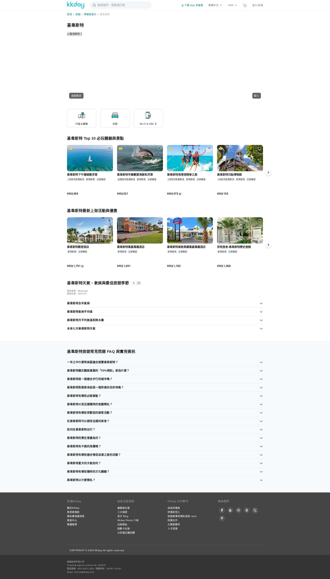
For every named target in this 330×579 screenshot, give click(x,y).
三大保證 (122, 512)
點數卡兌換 (123, 528)
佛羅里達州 (90, 14)
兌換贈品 (122, 524)
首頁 (69, 14)
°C (134, 283)
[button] (76, 96)
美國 (77, 14)
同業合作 (173, 520)
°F (139, 283)
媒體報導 (72, 524)
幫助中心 (72, 520)
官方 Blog (122, 516)
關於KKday (73, 508)
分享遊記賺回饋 (126, 532)
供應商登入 (174, 512)
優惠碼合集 (123, 508)
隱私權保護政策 (76, 516)
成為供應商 (174, 508)
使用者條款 (73, 512)
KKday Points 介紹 (128, 520)
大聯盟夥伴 (174, 524)
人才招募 (173, 528)
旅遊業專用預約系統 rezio (182, 516)
